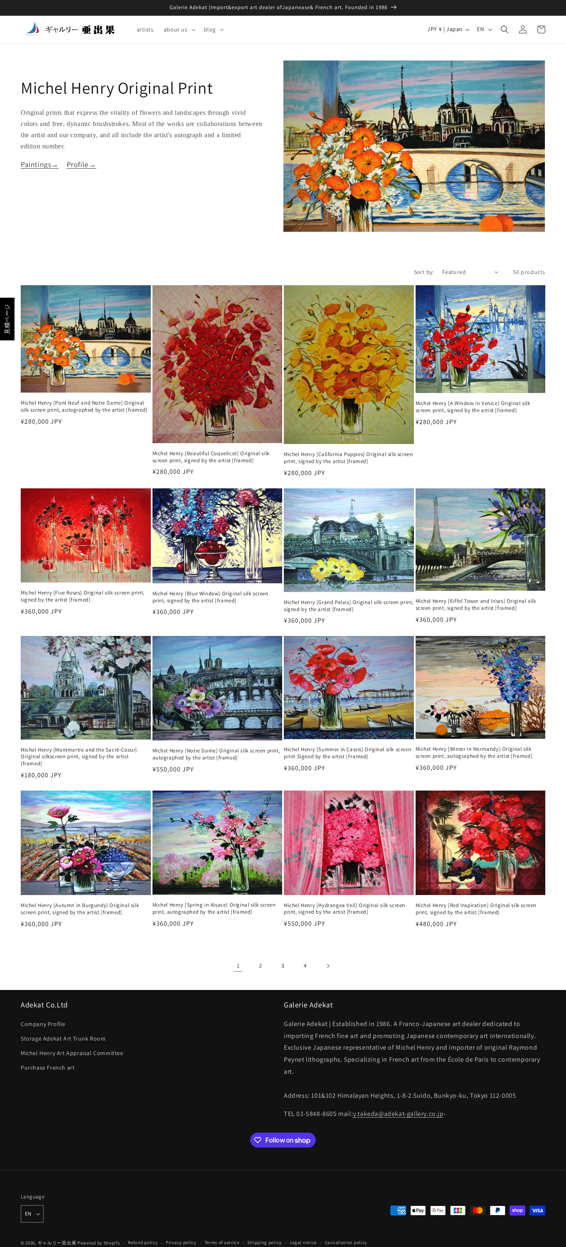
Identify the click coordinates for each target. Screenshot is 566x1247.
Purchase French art (48, 1067)
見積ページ (7, 319)
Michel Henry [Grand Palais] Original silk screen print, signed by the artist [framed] (349, 606)
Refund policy (142, 1242)
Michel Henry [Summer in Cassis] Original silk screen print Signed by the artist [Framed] (347, 753)
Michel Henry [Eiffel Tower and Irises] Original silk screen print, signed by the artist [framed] (476, 604)
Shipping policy (264, 1242)
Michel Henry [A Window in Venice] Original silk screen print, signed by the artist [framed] (473, 407)
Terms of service (222, 1242)
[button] (179, 29)
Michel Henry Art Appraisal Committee (72, 1053)
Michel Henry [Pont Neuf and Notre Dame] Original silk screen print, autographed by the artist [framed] (84, 406)
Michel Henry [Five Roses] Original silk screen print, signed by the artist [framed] (83, 596)
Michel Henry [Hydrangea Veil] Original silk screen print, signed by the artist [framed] (344, 909)
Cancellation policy (346, 1242)
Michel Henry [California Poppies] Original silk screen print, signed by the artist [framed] (348, 458)
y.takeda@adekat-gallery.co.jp (398, 1113)
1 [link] (238, 965)
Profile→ (82, 164)
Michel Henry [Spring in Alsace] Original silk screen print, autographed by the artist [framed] (214, 908)
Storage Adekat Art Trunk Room (63, 1038)
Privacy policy (181, 1242)
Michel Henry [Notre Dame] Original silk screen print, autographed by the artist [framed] (216, 754)
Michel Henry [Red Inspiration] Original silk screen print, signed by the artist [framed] (476, 909)
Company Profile (43, 1024)
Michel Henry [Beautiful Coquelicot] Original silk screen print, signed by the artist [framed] (211, 457)
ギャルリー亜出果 (57, 1243)
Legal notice (303, 1242)
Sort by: (424, 272)
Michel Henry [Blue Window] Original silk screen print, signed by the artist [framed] (210, 597)
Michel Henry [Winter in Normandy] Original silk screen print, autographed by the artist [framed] (474, 752)
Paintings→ (40, 164)
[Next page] (328, 966)
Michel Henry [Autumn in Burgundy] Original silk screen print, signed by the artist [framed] (80, 909)
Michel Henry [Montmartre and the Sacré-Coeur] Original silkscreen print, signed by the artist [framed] (79, 757)
